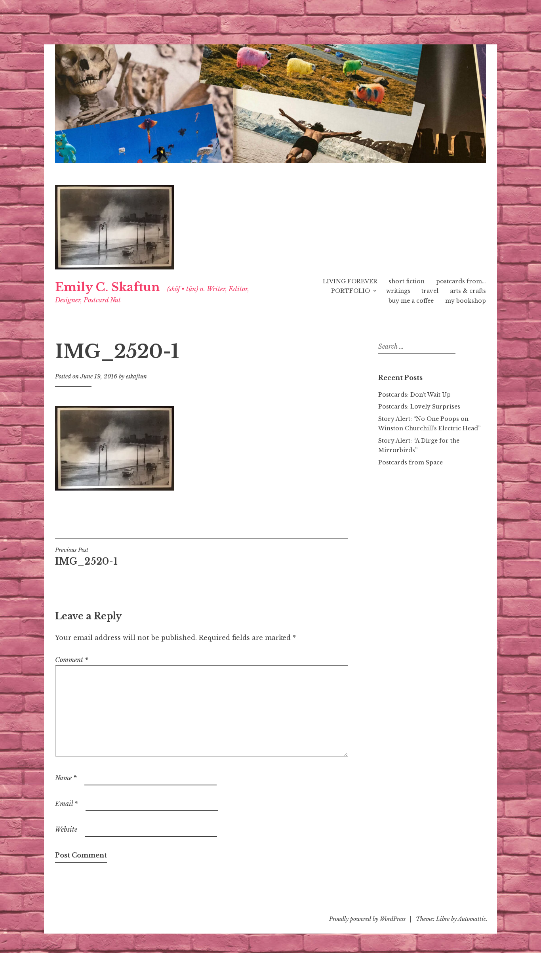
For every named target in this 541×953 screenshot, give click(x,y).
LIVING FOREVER (350, 281)
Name (66, 778)
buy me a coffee (411, 300)
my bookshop (465, 300)
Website (66, 829)
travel (429, 290)
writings (398, 290)
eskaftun (136, 376)
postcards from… (461, 281)
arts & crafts (468, 290)
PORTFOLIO (350, 290)
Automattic (472, 918)
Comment (71, 660)
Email (66, 804)
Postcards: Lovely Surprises (419, 406)
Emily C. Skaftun (107, 287)
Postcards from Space (410, 462)
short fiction (407, 281)
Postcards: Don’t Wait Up (414, 394)
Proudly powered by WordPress (367, 918)
